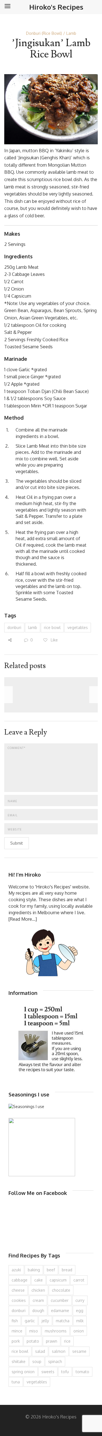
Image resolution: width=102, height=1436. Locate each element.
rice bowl (52, 627)
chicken (38, 1290)
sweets (47, 1371)
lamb (32, 627)
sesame (79, 1351)
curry (79, 1300)
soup (36, 1361)
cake (38, 1280)
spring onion (23, 1371)
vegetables (77, 627)
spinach (55, 1361)
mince (17, 1330)
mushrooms (56, 1330)
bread (67, 1269)
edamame (60, 1310)
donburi (14, 627)
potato (33, 1341)
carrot (78, 1280)
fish (15, 1320)
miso (33, 1330)
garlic (30, 1320)
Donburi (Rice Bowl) (44, 33)
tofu (65, 1371)
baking (34, 1269)
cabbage (19, 1280)
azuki (16, 1269)
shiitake (19, 1361)
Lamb (71, 33)
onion (78, 1330)
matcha (62, 1320)
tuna (16, 1381)
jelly (45, 1320)
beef (51, 1269)
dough (38, 1310)
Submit (16, 843)
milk (80, 1320)
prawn (51, 1341)
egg (79, 1310)
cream (38, 1300)
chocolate (61, 1290)
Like (54, 639)
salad (40, 1351)
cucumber (60, 1300)
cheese (18, 1290)
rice (67, 1341)
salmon (58, 1351)
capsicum (58, 1280)
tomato (82, 1371)
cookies (19, 1300)
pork (16, 1341)
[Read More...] (22, 919)
